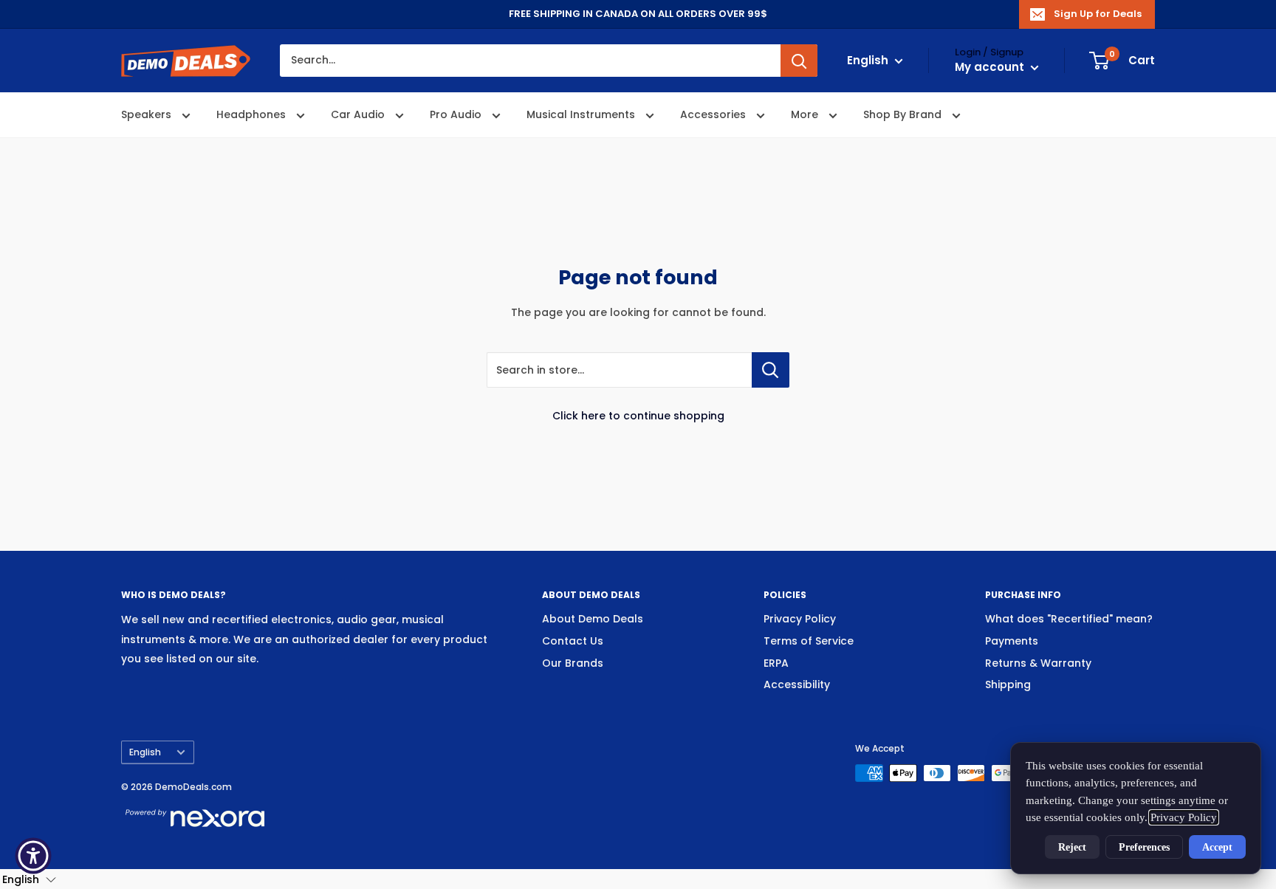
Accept (1217, 847)
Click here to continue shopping (638, 415)
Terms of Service (809, 641)
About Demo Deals (592, 618)
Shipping (1008, 684)
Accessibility (797, 684)
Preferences (1144, 847)
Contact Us (572, 641)
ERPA (776, 663)
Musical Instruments (582, 115)
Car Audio (359, 115)
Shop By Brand (903, 115)
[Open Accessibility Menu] (33, 855)
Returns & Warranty (1038, 663)
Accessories (714, 115)
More (806, 115)
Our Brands (572, 663)
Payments (1011, 641)
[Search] (799, 60)
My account (991, 67)
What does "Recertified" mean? (1069, 618)
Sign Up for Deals (1098, 14)
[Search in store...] (770, 370)
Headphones (252, 115)
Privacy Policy (800, 618)
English (145, 752)
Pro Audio (457, 115)
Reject (1072, 847)
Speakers (147, 115)
